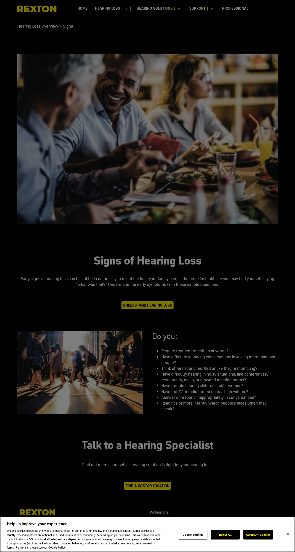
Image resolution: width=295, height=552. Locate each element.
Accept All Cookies (258, 534)
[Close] (288, 534)
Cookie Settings (193, 534)
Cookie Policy (56, 547)
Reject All (225, 534)
